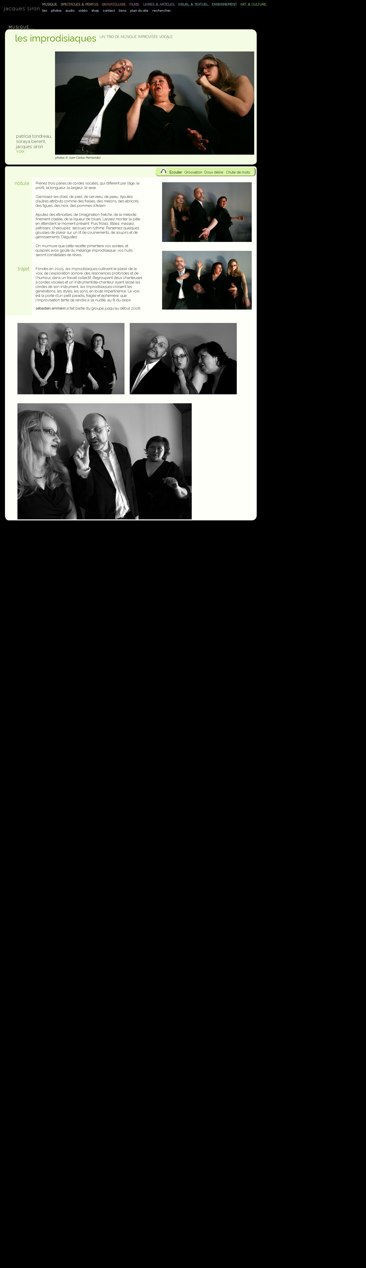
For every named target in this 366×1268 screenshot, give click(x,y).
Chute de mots (238, 172)
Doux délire (213, 172)
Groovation (193, 172)
